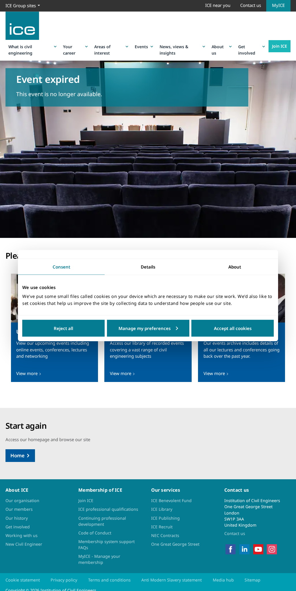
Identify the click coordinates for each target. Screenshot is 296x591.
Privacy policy (64, 580)
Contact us (250, 5)
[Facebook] (230, 548)
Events (141, 46)
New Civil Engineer (23, 544)
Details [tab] (148, 266)
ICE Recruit (162, 527)
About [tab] (234, 266)
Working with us (21, 535)
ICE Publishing (165, 518)
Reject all (63, 328)
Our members (19, 509)
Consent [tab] (61, 266)
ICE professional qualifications (108, 509)
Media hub (223, 580)
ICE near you (217, 5)
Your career (69, 49)
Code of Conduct (94, 533)
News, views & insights (174, 49)
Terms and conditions (109, 580)
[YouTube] (258, 548)
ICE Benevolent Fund (171, 500)
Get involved (246, 49)
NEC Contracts (165, 535)
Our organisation (22, 500)
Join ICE (279, 46)
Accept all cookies (232, 328)
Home (17, 455)
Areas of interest (102, 49)
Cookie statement (22, 580)
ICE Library (161, 509)
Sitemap (252, 580)
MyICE (278, 5)
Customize (148, 328)
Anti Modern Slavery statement (171, 580)
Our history (16, 518)
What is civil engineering (20, 49)
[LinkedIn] (244, 548)
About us (218, 49)
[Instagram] (272, 548)
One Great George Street (175, 544)
